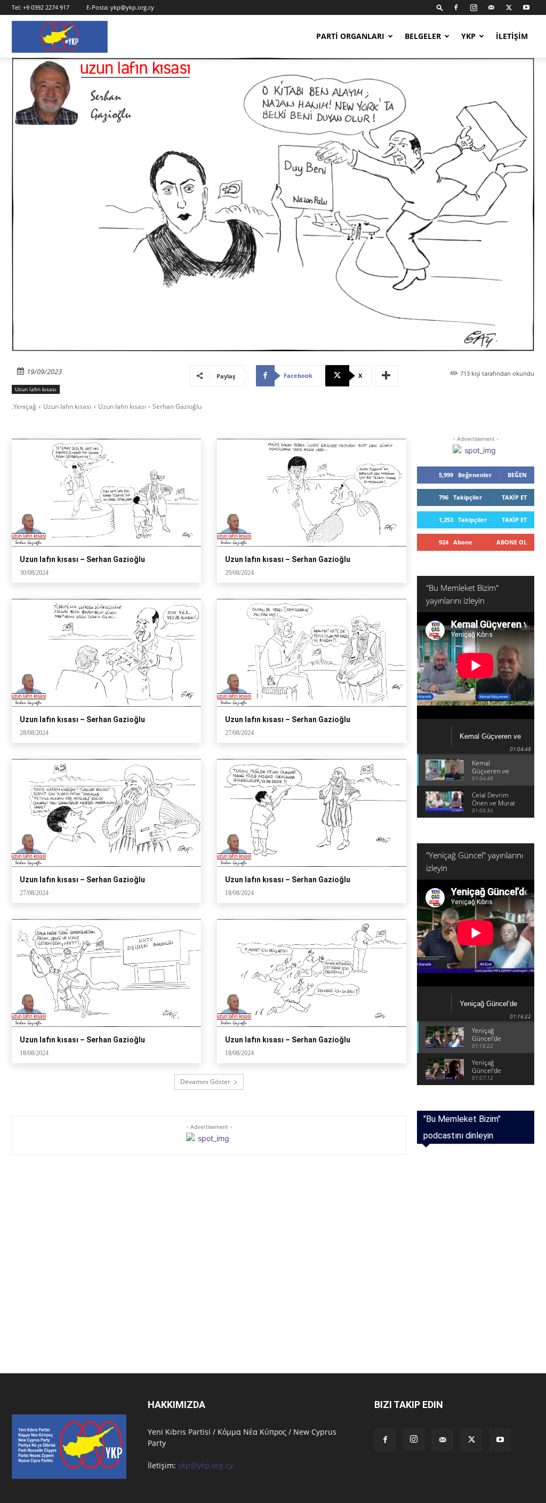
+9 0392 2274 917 (46, 7)
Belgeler (423, 36)
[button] (440, 7)
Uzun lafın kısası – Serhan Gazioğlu (82, 559)
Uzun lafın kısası (36, 389)
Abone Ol (511, 542)
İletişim (512, 36)
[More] (386, 375)
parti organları (350, 36)
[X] (509, 7)
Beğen (517, 475)
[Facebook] (456, 7)
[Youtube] (526, 7)
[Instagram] (473, 7)
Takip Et (514, 497)
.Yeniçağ (24, 406)
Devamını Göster (205, 1081)
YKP (468, 36)
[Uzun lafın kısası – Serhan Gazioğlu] (106, 493)
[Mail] (491, 7)
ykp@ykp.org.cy (132, 7)
